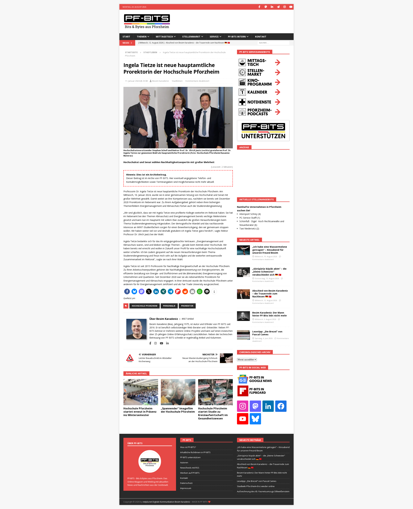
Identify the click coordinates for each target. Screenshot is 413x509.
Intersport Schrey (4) (250, 214)
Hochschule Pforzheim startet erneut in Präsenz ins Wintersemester (139, 412)
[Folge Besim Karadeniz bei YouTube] (160, 343)
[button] (127, 291)
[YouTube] (291, 7)
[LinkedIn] (272, 7)
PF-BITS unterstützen (190, 457)
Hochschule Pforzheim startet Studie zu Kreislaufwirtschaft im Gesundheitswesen (213, 413)
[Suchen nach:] (273, 42)
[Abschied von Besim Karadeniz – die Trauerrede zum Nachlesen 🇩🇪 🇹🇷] (243, 294)
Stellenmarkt (191, 36)
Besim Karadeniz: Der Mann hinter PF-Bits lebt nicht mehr (269, 314)
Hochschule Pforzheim (144, 305)
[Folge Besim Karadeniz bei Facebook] (150, 343)
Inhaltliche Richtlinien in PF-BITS (195, 452)
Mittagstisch (164, 36)
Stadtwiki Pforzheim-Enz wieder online (256, 486)
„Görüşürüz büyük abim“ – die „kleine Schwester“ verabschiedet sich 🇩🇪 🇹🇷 (269, 271)
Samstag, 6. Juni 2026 (263, 338)
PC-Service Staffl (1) (249, 217)
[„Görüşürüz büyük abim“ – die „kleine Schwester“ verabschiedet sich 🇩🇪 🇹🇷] (243, 272)
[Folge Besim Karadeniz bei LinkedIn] (166, 343)
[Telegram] (278, 7)
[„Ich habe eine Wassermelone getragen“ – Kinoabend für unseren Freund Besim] (243, 250)
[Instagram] (284, 7)
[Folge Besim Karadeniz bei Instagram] (154, 343)
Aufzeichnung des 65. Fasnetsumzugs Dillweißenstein (263, 491)
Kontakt (260, 36)
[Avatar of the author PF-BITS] (149, 469)
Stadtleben (177, 80)
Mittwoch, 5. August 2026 (265, 319)
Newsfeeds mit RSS (189, 467)
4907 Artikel (187, 318)
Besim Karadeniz (160, 80)
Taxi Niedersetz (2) (249, 228)
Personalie (169, 305)
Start (126, 36)
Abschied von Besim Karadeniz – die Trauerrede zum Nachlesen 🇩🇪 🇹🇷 (270, 293)
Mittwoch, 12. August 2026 (266, 300)
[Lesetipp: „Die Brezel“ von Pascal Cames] (243, 335)
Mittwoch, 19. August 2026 (266, 256)
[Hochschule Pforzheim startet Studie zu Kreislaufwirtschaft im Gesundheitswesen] (215, 392)
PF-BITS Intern (237, 36)
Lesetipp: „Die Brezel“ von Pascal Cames (267, 333)
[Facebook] (259, 7)
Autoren (184, 462)
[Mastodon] (265, 7)
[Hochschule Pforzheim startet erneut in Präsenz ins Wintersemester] (140, 392)
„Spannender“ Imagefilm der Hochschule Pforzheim (178, 410)
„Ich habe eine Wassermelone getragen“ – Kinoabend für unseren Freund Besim (269, 249)
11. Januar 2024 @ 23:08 (136, 80)
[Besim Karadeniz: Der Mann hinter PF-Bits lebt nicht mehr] (243, 316)
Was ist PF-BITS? (188, 447)
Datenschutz (186, 483)
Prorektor (187, 305)
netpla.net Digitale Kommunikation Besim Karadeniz (166, 501)
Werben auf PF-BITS (190, 472)
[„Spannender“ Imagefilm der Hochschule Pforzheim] (178, 392)
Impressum (185, 488)
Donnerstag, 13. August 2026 (267, 278)
